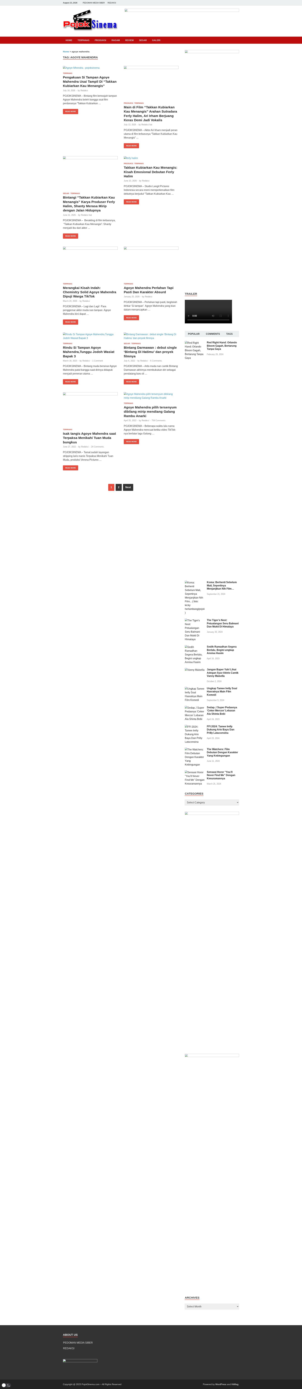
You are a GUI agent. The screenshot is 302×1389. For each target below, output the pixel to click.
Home (69, 40)
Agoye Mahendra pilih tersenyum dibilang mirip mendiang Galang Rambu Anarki (150, 411)
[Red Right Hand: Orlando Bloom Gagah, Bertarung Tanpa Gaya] (194, 342)
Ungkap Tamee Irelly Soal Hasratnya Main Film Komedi (222, 691)
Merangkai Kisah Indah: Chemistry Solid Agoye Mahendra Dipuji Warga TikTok (89, 292)
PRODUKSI (100, 40)
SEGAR (143, 40)
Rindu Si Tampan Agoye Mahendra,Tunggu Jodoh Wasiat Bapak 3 (88, 352)
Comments (213, 334)
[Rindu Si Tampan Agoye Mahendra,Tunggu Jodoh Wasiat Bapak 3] (90, 336)
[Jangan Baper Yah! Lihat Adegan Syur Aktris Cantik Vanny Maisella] (194, 669)
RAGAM (116, 40)
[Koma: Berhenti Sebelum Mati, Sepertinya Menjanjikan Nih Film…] (194, 582)
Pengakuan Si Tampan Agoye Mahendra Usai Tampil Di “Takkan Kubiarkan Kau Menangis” (90, 81)
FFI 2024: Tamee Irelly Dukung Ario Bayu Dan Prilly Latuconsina (220, 729)
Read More (69, 110)
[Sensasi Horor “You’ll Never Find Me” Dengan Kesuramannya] (194, 772)
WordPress (220, 1384)
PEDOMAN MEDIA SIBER (94, 3)
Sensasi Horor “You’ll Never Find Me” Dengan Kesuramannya (221, 775)
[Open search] (237, 40)
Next (128, 487)
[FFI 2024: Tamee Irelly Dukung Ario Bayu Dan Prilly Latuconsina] (194, 726)
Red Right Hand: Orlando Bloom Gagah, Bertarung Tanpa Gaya (222, 345)
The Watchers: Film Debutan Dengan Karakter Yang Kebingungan (222, 752)
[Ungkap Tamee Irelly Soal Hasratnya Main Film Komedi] (194, 688)
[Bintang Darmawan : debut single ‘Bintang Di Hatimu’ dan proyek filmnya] (151, 336)
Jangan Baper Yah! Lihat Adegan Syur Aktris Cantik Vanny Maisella (222, 672)
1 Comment (97, 361)
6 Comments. (156, 361)
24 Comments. (97, 447)
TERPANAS (83, 40)
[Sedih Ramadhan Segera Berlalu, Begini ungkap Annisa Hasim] (194, 647)
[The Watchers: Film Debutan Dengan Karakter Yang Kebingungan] (194, 749)
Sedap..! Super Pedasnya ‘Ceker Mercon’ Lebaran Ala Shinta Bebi (222, 710)
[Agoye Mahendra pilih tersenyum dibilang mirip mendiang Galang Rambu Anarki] (151, 396)
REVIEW (129, 40)
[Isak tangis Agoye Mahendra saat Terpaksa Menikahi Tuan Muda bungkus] (90, 409)
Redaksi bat (146, 124)
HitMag (234, 1384)
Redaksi (84, 90)
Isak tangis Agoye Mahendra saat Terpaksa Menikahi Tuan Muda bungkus (89, 438)
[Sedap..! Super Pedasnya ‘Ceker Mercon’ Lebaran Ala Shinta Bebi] (194, 707)
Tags (229, 334)
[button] (6, 1385)
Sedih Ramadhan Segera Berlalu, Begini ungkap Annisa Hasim (222, 650)
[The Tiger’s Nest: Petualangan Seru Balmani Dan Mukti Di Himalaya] (194, 620)
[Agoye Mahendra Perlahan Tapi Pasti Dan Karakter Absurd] (151, 263)
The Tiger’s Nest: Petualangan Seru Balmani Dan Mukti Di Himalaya (223, 623)
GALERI (156, 40)
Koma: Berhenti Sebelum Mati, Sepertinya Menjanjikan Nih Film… (222, 585)
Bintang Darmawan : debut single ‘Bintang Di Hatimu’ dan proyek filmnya (150, 352)
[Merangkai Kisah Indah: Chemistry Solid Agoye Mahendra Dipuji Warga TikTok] (90, 263)
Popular (194, 334)
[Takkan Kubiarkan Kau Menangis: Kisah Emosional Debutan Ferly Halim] (151, 158)
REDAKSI (112, 3)
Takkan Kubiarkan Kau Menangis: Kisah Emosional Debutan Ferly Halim (150, 172)
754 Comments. (159, 420)
